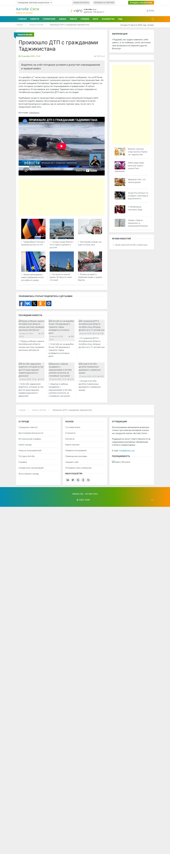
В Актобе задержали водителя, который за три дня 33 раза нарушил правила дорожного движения (31, 390)
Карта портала (72, 444)
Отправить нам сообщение (78, 468)
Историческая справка (30, 439)
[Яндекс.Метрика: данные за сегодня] (121, 462)
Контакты (70, 439)
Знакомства (108, 19)
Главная (22, 19)
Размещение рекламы (76, 456)
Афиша (62, 19)
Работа (73, 19)
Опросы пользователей (30, 450)
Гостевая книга (72, 427)
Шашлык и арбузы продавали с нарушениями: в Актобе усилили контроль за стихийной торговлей (60, 390)
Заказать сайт (72, 462)
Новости (34, 19)
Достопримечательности (31, 433)
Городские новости (28, 427)
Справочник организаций (31, 468)
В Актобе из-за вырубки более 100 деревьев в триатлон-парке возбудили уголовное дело (61, 350)
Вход (151, 10)
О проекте (70, 433)
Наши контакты (81, 2)
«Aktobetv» (34, 112)
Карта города (25, 444)
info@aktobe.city (127, 450)
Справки (85, 19)
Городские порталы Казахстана (33, 3)
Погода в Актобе (27, 456)
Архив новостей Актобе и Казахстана (131, 245)
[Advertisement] (85, 196)
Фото (95, 19)
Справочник (49, 19)
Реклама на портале (104, 2)
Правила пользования (75, 450)
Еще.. (120, 19)
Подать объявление (141, 3)
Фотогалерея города (29, 473)
